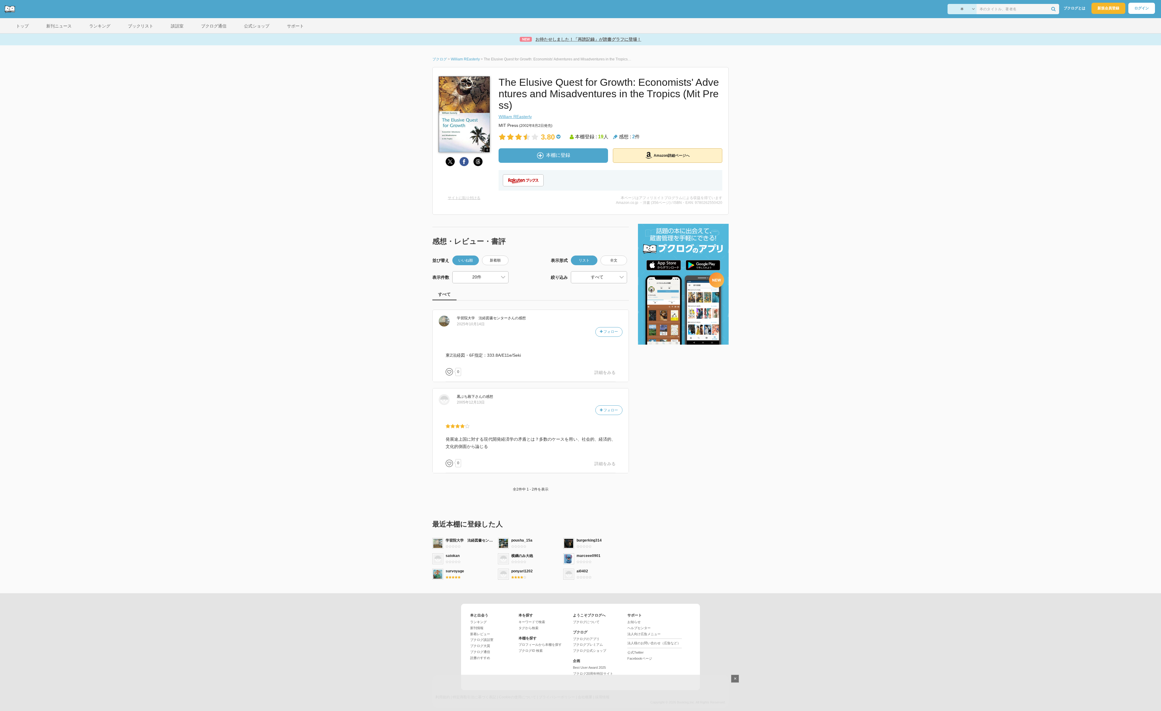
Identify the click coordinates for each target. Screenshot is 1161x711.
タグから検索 (528, 628)
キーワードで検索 (532, 622)
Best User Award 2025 (589, 667)
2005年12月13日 (471, 402)
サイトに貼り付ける (464, 198)
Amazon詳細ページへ (672, 155)
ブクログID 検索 (531, 650)
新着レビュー (480, 634)
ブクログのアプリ (586, 639)
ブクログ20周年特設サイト (593, 673)
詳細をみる (605, 372)
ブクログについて (586, 622)
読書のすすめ (480, 658)
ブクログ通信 (480, 652)
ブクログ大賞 (480, 646)
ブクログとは (1074, 8)
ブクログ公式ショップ (589, 650)
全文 (613, 260)
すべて (444, 294)
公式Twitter (635, 652)
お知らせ (634, 622)
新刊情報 (476, 628)
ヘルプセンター (639, 628)
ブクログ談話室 (481, 640)
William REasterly (515, 116)
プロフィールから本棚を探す (540, 644)
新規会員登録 (1108, 8)
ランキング (478, 622)
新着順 (495, 260)
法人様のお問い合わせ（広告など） (654, 643)
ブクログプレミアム (588, 644)
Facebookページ (639, 658)
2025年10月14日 (471, 324)
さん (486, 318)
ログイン (1141, 8)
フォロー (610, 332)
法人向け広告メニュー (644, 634)
